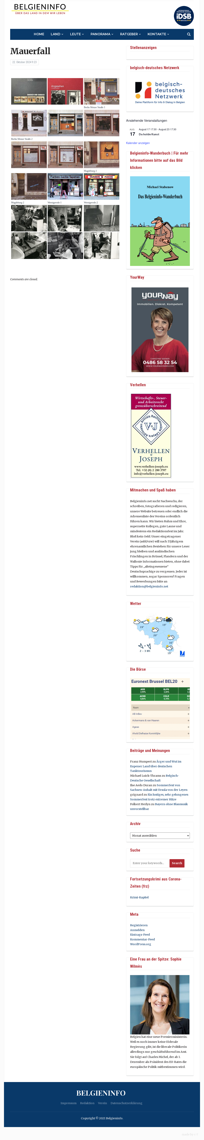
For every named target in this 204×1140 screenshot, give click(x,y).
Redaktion (87, 1103)
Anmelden (137, 930)
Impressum (68, 1103)
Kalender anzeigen (138, 143)
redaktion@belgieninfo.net (149, 586)
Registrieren (139, 925)
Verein (102, 1103)
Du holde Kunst (149, 134)
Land (55, 34)
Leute (75, 34)
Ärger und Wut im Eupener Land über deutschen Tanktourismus (155, 766)
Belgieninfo (101, 1092)
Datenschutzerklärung (126, 1103)
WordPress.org (140, 944)
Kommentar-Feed (142, 939)
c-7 (196, 1134)
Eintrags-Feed (140, 934)
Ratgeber (129, 34)
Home (39, 34)
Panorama (100, 34)
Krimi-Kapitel (139, 897)
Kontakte (157, 34)
